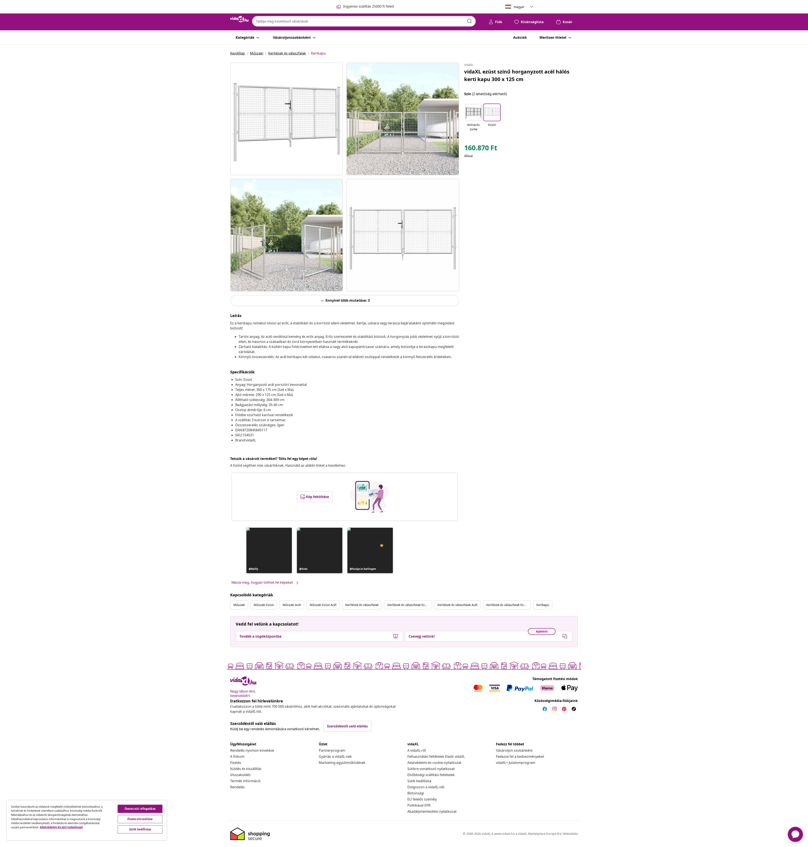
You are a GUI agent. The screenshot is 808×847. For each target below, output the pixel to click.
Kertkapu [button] (542, 605)
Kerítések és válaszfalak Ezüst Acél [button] (508, 605)
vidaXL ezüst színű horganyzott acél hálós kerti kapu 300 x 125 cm (516, 75)
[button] (269, 550)
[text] (480, 148)
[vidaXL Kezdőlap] (239, 19)
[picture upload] (369, 496)
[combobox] (364, 21)
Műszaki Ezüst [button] (264, 605)
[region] (87, 820)
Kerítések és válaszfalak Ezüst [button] (408, 605)
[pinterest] (564, 709)
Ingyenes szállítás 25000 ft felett (368, 6)
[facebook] (545, 709)
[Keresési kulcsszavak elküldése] (469, 21)
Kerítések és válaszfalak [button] (362, 605)
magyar (519, 7)
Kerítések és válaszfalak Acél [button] (457, 605)
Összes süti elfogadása (140, 809)
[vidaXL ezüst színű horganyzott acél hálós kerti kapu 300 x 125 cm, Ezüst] (287, 119)
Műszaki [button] (239, 605)
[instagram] (554, 709)
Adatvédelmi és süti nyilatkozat (61, 827)
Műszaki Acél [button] (292, 605)
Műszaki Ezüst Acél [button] (323, 605)
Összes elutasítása (140, 819)
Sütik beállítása (419, 781)
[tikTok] (574, 709)
